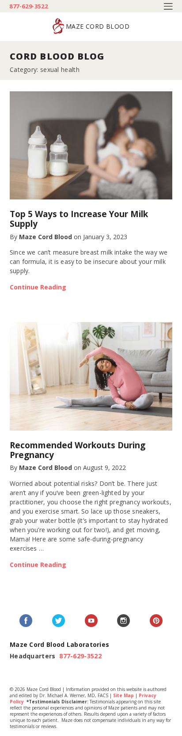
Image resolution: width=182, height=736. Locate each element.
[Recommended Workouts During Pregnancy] (91, 376)
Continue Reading (38, 287)
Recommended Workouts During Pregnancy (77, 450)
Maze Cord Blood (45, 237)
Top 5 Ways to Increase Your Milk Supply (79, 218)
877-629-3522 (28, 6)
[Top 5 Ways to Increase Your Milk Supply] (91, 145)
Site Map (123, 695)
